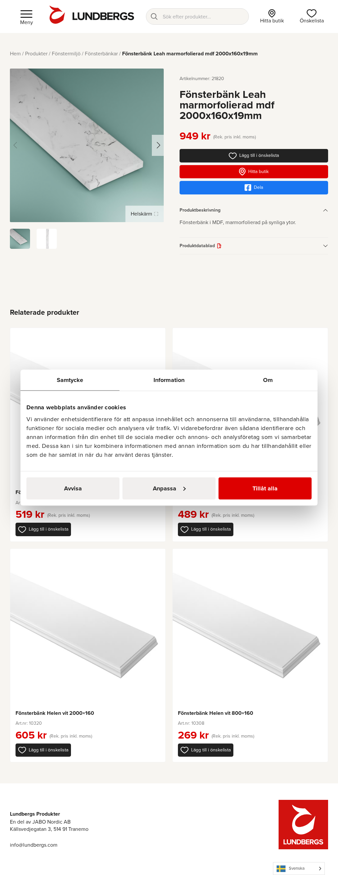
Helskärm (141, 214)
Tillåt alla (265, 488)
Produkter (36, 53)
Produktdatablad (197, 245)
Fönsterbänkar (101, 53)
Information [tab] (169, 379)
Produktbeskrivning (200, 210)
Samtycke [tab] (70, 379)
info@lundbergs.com (33, 845)
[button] (43, 529)
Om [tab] (268, 379)
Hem (15, 53)
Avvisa (73, 488)
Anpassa (164, 488)
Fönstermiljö (66, 53)
